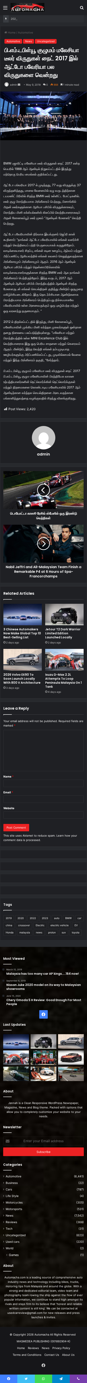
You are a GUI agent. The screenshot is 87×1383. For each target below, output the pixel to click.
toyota (75, 932)
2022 (33, 918)
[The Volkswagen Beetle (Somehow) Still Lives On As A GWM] (43, 1074)
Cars (9, 1189)
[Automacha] (27, 7)
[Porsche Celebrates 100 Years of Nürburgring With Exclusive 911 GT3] (16, 1074)
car (79, 918)
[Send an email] (19, 84)
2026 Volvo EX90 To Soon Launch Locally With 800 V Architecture (22, 679)
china (9, 925)
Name (8, 776)
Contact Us (51, 1354)
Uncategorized (45, 41)
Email (8, 792)
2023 (45, 918)
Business (12, 1183)
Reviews (11, 1222)
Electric (40, 925)
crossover (24, 925)
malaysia (24, 932)
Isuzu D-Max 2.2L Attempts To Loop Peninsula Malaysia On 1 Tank (63, 681)
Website (8, 808)
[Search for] (82, 9)
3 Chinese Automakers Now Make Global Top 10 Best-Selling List (22, 633)
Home (11, 32)
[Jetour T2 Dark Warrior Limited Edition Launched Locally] (64, 614)
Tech (9, 1228)
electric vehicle (59, 925)
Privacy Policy (61, 1348)
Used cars (12, 1241)
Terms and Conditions (27, 1354)
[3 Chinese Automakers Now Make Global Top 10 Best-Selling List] (22, 614)
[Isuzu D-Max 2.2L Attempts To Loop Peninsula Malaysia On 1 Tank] (64, 660)
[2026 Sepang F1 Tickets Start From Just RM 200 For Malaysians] (71, 1074)
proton (52, 932)
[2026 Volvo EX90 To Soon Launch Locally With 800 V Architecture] (22, 660)
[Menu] (5, 9)
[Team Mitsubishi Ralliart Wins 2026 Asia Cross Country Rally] (43, 1057)
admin (13, 84)
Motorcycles (14, 1202)
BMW (68, 918)
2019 (9, 918)
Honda (10, 932)
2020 (21, 918)
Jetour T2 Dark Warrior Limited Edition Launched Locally (62, 633)
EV (76, 925)
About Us (68, 1354)
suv (64, 932)
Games (14, 1255)
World (9, 1248)
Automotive (25, 32)
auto (56, 918)
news (39, 932)
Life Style (12, 1196)
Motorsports (14, 1209)
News (28, 41)
